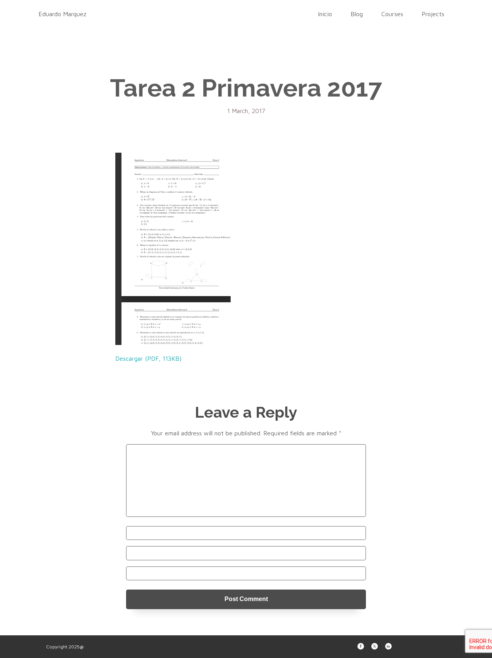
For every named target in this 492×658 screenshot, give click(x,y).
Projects (433, 13)
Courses (392, 13)
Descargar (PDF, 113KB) (148, 358)
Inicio (325, 13)
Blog (357, 13)
